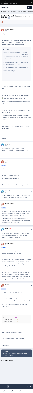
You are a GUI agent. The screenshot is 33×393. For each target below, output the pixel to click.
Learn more (3, 2)
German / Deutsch (18, 22)
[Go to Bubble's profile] (2, 22)
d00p (6, 144)
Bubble (6, 22)
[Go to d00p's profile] (2, 144)
